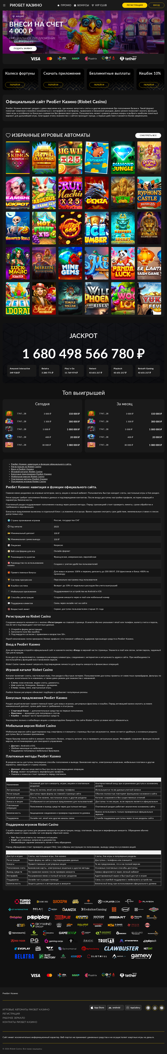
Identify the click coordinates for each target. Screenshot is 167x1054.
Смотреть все (148, 135)
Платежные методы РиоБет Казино (29, 479)
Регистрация (135, 5)
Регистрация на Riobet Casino (26, 467)
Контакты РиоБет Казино (20, 1022)
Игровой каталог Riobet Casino (27, 472)
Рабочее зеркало (14, 1018)
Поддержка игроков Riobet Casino (28, 482)
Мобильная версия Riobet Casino (27, 477)
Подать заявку (23, 48)
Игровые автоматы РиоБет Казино (26, 1010)
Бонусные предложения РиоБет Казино (31, 474)
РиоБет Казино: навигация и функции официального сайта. (41, 464)
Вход (156, 5)
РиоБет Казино (26, 5)
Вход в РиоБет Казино (22, 469)
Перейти (15, 85)
